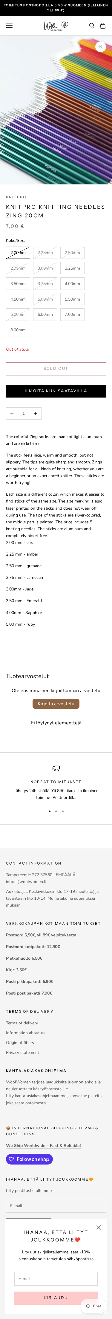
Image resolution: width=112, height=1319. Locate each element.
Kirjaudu (56, 1298)
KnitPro (16, 197)
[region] (56, 783)
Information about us (25, 1033)
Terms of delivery (22, 1023)
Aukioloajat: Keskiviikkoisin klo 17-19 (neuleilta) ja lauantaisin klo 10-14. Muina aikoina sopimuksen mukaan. (52, 898)
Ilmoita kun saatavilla (56, 391)
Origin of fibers (20, 1043)
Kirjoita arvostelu (56, 704)
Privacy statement (22, 1052)
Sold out (56, 368)
